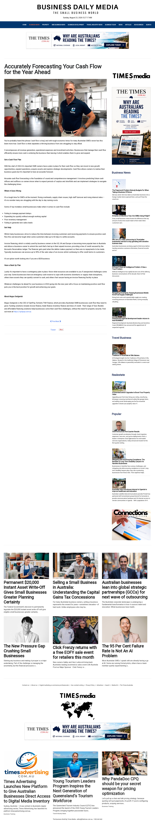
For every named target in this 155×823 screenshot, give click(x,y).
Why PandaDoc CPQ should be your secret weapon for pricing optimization (121, 786)
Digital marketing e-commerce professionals (54, 685)
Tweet (53, 330)
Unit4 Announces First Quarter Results (125, 431)
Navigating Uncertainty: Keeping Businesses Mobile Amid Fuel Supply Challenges (130, 294)
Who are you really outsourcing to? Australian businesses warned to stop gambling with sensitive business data (130, 241)
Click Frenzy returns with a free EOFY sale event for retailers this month (75, 652)
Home (24, 25)
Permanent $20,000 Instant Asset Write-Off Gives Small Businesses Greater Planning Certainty (25, 592)
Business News (34, 25)
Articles (128, 25)
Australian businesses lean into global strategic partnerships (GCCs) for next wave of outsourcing (125, 590)
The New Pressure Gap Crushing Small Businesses (24, 651)
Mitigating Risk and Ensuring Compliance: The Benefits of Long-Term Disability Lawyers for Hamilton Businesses (128, 461)
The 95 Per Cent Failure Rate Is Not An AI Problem (123, 651)
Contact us (25, 685)
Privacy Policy (90, 685)
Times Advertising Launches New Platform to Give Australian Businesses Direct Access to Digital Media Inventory (27, 791)
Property (45, 25)
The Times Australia (126, 685)
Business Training (9, 814)
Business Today (110, 25)
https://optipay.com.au (22, 312)
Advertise (100, 685)
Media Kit (115, 685)
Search (148, 25)
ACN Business (138, 25)
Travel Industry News (94, 25)
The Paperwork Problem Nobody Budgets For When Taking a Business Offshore (130, 191)
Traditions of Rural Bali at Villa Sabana (125, 355)
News (120, 25)
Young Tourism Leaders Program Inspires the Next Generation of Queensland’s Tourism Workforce (74, 791)
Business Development (76, 25)
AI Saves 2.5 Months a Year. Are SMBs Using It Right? (131, 216)
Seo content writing (77, 685)
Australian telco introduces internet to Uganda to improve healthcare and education (129, 490)
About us (34, 685)
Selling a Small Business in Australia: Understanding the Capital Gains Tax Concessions (76, 590)
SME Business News (58, 25)
